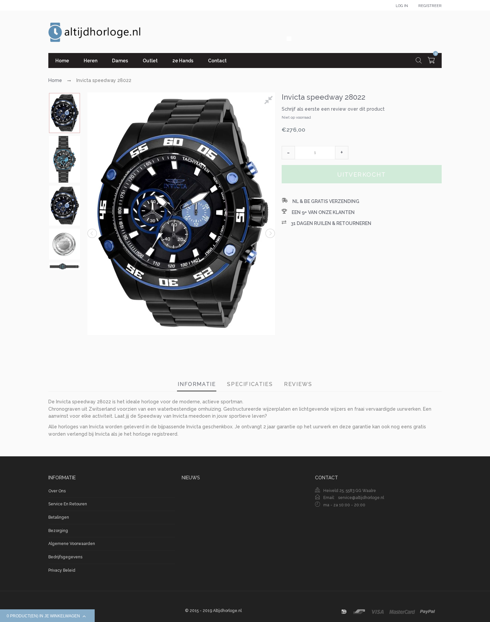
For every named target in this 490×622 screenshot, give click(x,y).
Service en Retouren (67, 504)
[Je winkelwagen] (431, 61)
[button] (288, 152)
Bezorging (58, 530)
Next (269, 233)
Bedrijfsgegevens (65, 557)
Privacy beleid (61, 570)
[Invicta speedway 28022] (64, 113)
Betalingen (58, 517)
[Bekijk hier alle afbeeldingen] (269, 101)
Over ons (57, 491)
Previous (92, 233)
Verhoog (341, 152)
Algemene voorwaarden (71, 543)
